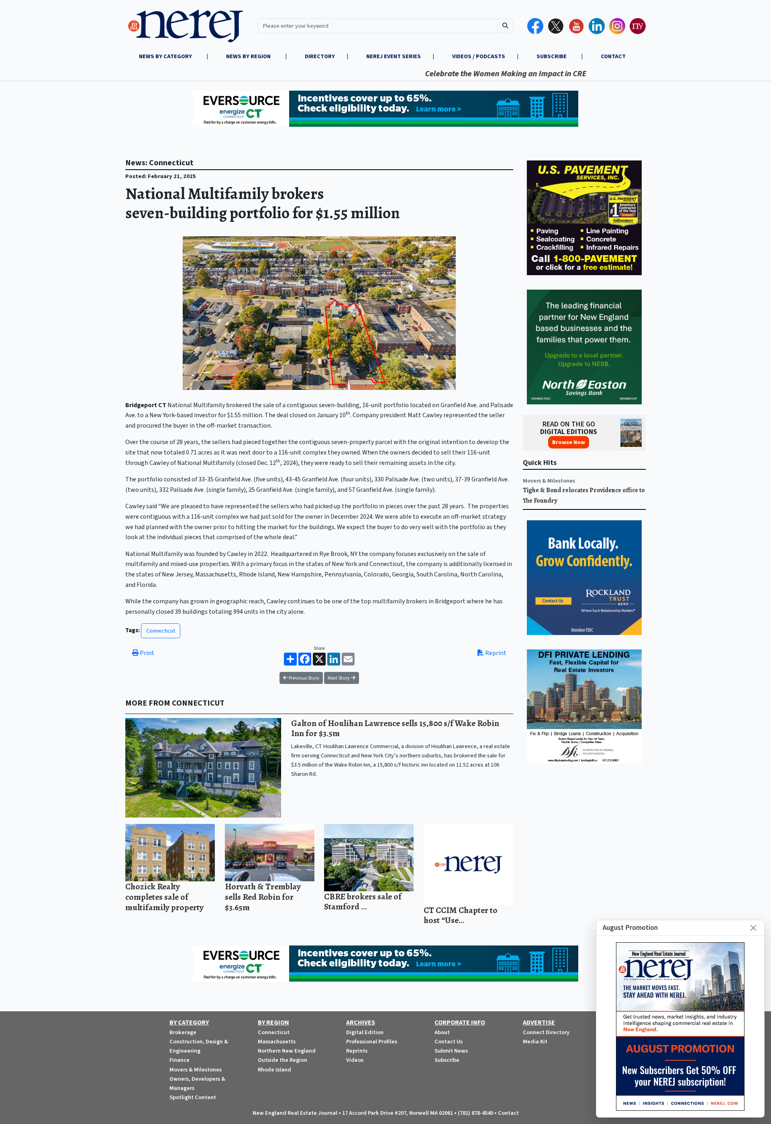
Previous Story (303, 678)
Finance (179, 1060)
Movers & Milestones (549, 481)
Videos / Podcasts (478, 56)
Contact (508, 1113)
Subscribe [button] (552, 56)
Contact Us (448, 1041)
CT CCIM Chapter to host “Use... (461, 915)
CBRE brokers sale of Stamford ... (363, 902)
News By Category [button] (166, 56)
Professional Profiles (371, 1041)
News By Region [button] (249, 56)
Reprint (495, 653)
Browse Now (568, 442)
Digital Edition (364, 1032)
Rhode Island (274, 1069)
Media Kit (535, 1041)
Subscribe (446, 1060)
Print (146, 653)
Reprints (356, 1051)
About (442, 1032)
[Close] (753, 927)
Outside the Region (282, 1060)
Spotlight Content (192, 1097)
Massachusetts (277, 1041)
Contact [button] (613, 56)
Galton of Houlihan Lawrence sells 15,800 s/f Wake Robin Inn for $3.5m (395, 728)
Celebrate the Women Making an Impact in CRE (470, 73)
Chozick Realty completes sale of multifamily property (164, 897)
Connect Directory (546, 1032)
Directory (320, 56)
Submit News (451, 1051)
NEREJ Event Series (393, 56)
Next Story (339, 678)
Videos (354, 1060)
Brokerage (182, 1032)
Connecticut (160, 631)
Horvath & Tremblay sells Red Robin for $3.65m (263, 897)
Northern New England (287, 1051)
